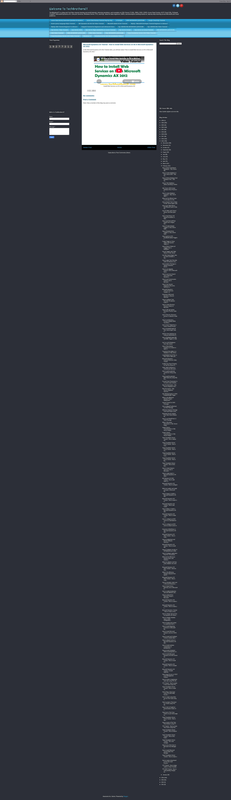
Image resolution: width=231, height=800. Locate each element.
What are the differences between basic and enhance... (168, 558)
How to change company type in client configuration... (168, 619)
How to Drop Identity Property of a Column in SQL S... (169, 348)
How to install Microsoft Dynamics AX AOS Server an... (169, 655)
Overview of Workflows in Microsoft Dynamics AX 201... (169, 531)
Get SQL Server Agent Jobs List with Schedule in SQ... (169, 257)
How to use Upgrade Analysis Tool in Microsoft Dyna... (169, 270)
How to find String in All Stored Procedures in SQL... (168, 217)
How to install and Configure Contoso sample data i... (169, 637)
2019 (162, 132)
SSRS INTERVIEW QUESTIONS (76, 33)
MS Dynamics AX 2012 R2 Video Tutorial (91, 23)
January (165, 774)
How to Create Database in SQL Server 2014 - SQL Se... (169, 174)
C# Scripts (119, 20)
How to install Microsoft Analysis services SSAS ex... (169, 633)
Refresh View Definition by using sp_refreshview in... (169, 334)
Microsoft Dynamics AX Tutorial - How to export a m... (169, 500)
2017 (162, 136)
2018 (162, 134)
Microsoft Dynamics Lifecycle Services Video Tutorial (169, 360)
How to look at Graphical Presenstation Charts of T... (169, 708)
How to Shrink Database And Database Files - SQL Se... (169, 179)
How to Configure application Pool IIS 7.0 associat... (169, 554)
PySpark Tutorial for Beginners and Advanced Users (97, 26)
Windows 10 (87, 36)
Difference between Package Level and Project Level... (169, 410)
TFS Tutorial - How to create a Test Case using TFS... (169, 683)
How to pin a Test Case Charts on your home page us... (169, 714)
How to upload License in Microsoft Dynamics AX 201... (169, 641)
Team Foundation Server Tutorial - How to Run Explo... (168, 736)
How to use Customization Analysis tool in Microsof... (169, 281)
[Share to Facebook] (93, 91)
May (164, 159)
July (164, 154)
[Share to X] (91, 91)
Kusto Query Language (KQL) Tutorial (63, 23)
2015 (162, 141)
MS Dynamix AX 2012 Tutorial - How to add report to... (168, 480)
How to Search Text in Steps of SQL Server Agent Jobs (169, 202)
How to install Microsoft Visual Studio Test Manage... (168, 752)
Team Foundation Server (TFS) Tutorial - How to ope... (169, 719)
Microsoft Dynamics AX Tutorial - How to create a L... (169, 606)
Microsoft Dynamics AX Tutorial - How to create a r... (169, 601)
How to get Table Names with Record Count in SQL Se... (169, 207)
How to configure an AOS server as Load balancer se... (169, 520)
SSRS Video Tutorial (95, 33)
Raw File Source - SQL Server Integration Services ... (168, 390)
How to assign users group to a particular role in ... (169, 623)
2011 (162, 784)
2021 (162, 129)
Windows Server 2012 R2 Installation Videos (109, 36)
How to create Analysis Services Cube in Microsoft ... (168, 470)
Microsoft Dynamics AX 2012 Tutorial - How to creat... (168, 536)
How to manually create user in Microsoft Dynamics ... (169, 583)
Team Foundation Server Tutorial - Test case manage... (168, 741)
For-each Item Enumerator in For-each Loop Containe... (169, 382)
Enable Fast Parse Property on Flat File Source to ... (169, 364)
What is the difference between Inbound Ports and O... (169, 574)
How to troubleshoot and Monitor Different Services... (168, 541)
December (165, 143)
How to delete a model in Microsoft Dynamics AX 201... (169, 510)
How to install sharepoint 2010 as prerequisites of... (169, 651)
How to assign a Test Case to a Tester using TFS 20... (169, 703)
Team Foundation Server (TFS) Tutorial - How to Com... (169, 454)
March (164, 163)
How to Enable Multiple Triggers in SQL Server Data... (169, 227)
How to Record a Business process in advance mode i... (169, 316)
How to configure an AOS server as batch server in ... (169, 525)
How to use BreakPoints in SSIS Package (169, 419)
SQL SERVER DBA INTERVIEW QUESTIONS (131, 26)
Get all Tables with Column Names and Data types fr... (169, 212)
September (166, 149)
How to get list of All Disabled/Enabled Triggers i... (169, 238)
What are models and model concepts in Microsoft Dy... (169, 490)
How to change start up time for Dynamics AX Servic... (169, 614)
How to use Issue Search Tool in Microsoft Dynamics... (169, 275)
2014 (162, 777)
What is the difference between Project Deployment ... (168, 399)
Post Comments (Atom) (123, 152)
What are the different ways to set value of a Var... (169, 199)
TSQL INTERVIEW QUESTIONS (114, 33)
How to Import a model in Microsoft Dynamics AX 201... (169, 495)
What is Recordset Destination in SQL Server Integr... (169, 424)
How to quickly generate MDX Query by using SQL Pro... (169, 378)
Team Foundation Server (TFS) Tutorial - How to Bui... (169, 459)
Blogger (125, 796)
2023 (162, 125)
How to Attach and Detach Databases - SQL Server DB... (169, 169)
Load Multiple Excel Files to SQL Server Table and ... (169, 355)
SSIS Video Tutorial (57, 33)
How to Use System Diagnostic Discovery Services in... (168, 286)
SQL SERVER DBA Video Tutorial (157, 26)
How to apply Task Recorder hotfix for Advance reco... (169, 261)
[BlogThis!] (90, 91)
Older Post (151, 147)
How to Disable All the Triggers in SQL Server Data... (169, 233)
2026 (162, 120)
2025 (162, 122)
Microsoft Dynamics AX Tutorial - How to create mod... (169, 515)
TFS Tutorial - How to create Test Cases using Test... (169, 726)
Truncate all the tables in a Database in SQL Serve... (169, 352)
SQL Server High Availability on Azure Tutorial (100, 30)
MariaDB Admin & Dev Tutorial (117, 23)
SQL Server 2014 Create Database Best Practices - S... (169, 189)
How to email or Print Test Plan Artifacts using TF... (169, 723)
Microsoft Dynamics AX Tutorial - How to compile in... (169, 666)
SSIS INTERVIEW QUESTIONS (166, 30)
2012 (162, 782)
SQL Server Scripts (125, 30)
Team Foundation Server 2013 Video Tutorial (141, 33)
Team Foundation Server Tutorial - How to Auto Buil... (168, 464)
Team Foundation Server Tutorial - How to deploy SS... (169, 439)
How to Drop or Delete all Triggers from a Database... (168, 248)
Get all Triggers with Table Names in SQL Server (169, 252)
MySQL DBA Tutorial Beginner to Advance (64, 26)
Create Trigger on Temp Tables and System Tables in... (168, 243)
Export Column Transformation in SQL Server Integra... (169, 434)
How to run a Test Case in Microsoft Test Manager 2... (169, 746)
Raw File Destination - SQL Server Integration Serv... (169, 385)
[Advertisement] (64, 64)
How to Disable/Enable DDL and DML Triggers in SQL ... (169, 339)
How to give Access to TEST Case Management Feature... (169, 676)
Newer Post (87, 147)
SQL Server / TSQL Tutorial (59, 30)
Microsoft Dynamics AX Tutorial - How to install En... (169, 660)
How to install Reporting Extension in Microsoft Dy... (168, 628)
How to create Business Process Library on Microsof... (168, 306)
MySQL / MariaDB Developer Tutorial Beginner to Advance (149, 23)
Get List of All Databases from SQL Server (168, 343)
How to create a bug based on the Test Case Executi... (169, 762)
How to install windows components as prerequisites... (168, 647)
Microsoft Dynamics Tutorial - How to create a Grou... (169, 610)
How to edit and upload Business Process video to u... (169, 311)
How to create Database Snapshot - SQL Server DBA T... (169, 195)
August (165, 152)
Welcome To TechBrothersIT (68, 9)
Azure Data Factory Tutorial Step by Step (99, 20)
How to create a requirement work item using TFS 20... (169, 680)
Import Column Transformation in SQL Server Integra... (169, 429)
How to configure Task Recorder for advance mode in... (168, 301)
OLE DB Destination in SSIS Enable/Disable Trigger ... (169, 394)
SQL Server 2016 (77, 30)
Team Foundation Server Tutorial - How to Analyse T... (169, 731)
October (165, 147)
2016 (162, 138)
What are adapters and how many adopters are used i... (169, 563)
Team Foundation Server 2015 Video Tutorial (65, 36)
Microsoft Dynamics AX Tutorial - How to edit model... (168, 505)
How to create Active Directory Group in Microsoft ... (167, 596)
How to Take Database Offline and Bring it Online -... (169, 184)
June (164, 156)
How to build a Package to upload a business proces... (169, 265)
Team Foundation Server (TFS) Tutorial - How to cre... (169, 449)
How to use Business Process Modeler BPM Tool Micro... (169, 321)
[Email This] (88, 91)
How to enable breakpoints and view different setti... (169, 592)
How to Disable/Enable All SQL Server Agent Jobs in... (169, 330)
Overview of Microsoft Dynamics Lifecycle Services (168, 296)
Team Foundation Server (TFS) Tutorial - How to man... (169, 444)
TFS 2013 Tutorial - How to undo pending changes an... (169, 770)
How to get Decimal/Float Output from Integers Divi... (169, 222)
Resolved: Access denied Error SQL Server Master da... (169, 415)
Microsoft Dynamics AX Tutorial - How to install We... (169, 546)
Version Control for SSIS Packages (168, 403)
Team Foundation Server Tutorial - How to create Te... (169, 688)
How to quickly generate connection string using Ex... (169, 372)
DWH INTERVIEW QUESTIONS (135, 20)
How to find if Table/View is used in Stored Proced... (169, 325)
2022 (162, 127)
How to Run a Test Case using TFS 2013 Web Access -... (168, 693)
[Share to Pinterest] (95, 91)
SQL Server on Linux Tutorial (144, 30)
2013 (162, 780)
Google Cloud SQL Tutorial (156, 20)
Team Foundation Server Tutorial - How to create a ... (169, 757)
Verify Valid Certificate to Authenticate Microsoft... (169, 368)
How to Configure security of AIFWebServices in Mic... (169, 550)
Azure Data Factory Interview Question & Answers (67, 20)
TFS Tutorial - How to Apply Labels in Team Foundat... (169, 766)
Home (119, 147)
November (165, 145)
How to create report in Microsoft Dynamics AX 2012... (169, 475)
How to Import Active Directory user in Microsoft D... (169, 587)
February (165, 166)
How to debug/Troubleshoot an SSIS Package (169, 407)
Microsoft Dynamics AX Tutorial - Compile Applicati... (168, 671)
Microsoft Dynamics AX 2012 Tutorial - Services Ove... (169, 569)
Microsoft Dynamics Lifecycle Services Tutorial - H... (167, 291)
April (164, 161)
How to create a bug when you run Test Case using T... (169, 698)
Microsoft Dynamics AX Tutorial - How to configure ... (169, 485)
